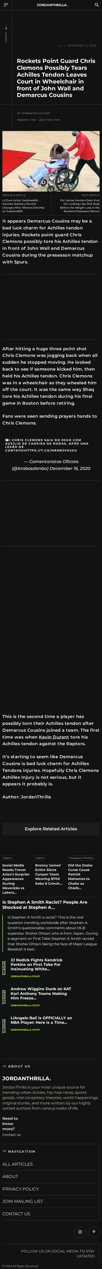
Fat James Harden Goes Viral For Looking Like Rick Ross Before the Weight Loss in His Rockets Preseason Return (80, 206)
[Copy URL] (96, 815)
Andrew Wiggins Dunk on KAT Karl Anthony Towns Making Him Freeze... (41, 993)
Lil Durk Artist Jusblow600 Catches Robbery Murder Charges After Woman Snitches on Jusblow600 (23, 206)
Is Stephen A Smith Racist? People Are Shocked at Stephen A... (44, 905)
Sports (6, 38)
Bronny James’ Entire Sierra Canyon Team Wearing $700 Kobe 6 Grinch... (49, 874)
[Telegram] (74, 815)
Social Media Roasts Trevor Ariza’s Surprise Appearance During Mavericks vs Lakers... (15, 879)
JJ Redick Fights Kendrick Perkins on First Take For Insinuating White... (36, 964)
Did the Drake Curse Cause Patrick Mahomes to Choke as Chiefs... (80, 876)
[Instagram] (80, 1232)
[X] (18, 815)
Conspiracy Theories (81, 858)
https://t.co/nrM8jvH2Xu (50, 450)
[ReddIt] (52, 815)
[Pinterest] (29, 815)
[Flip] (85, 815)
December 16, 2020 (70, 468)
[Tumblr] (63, 815)
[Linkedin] (41, 815)
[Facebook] (7, 815)
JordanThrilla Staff (36, 113)
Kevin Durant (54, 737)
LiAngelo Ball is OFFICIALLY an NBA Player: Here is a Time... (41, 1020)
